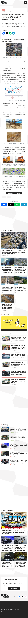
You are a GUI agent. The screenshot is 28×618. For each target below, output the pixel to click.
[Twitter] (7, 33)
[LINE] (10, 33)
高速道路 (4, 197)
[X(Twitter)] (22, 596)
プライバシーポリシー (19, 609)
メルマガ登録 (14, 588)
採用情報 (2, 611)
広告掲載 (11, 609)
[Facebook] (3, 33)
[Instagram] (25, 596)
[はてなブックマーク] (13, 33)
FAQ (7, 611)
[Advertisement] (14, 396)
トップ (2, 572)
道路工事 (9, 197)
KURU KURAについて (5, 609)
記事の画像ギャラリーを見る (14, 193)
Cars (6, 572)
